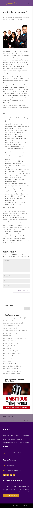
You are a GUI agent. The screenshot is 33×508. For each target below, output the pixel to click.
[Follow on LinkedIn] (14, 475)
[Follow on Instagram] (11, 475)
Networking (7, 348)
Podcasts (6, 358)
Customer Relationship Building (14, 330)
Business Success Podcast (12, 323)
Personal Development (11, 353)
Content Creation (9, 328)
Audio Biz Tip (7, 320)
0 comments (21, 19)
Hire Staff (6, 335)
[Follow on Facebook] (4, 475)
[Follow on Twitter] (7, 475)
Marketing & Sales (9, 343)
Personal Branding (9, 351)
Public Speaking (8, 363)
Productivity (7, 361)
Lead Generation (9, 341)
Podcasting (7, 356)
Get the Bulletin (11, 495)
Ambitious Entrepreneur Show (13, 318)
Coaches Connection (10, 325)
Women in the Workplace (12, 373)
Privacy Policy (22, 505)
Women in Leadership (10, 371)
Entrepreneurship (12, 19)
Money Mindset (8, 346)
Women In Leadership (10, 368)
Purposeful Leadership (11, 366)
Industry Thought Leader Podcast (14, 338)
